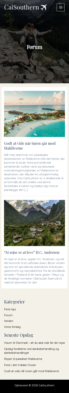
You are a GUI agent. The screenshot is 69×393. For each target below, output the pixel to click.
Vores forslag (12, 327)
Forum (8, 315)
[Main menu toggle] (61, 7)
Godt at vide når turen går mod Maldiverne (30, 145)
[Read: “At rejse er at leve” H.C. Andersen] (34, 222)
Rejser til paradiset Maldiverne (23, 359)
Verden (8, 321)
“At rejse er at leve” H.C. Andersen (31, 252)
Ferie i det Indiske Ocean (20, 365)
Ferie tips (10, 309)
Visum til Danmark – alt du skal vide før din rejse (34, 342)
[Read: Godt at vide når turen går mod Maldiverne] (34, 113)
